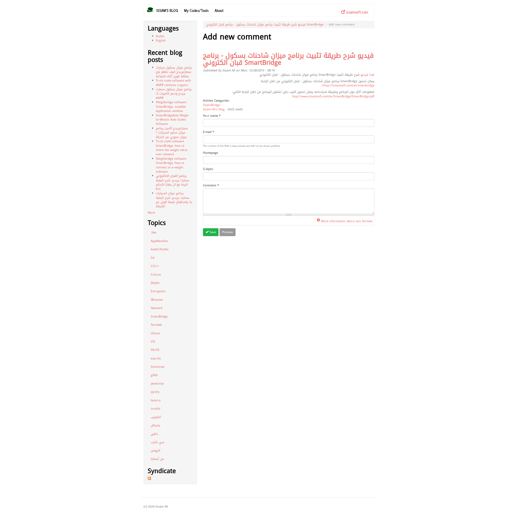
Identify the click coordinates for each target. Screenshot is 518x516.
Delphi (155, 283)
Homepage (210, 153)
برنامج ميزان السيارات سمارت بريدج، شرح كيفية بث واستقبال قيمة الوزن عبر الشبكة (174, 199)
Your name (212, 116)
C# (153, 258)
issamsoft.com (356, 12)
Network (156, 308)
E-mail (208, 132)
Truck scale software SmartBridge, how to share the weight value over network (171, 147)
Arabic (160, 36)
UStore (155, 333)
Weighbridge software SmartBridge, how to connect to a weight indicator (171, 165)
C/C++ (155, 266)
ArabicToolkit (160, 249)
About (219, 10)
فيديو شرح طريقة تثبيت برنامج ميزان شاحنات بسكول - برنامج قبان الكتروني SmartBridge (265, 24)
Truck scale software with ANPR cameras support (173, 83)
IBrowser (157, 300)
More (151, 213)
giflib (154, 375)
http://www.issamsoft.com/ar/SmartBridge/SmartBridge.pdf (333, 96)
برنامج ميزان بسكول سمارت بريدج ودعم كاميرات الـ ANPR (174, 93)
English (161, 40)
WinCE (155, 350)
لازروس (155, 450)
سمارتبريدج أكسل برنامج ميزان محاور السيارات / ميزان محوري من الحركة (172, 132)
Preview (227, 232)
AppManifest (159, 241)
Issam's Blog (167, 10)
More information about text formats (347, 221)
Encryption (158, 291)
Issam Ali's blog (214, 109)
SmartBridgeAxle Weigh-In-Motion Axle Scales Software (172, 120)
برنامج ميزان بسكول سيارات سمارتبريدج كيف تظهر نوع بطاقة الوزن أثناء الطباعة (174, 72)
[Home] (151, 9)
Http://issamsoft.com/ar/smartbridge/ (348, 85)
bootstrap (157, 366)
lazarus (156, 400)
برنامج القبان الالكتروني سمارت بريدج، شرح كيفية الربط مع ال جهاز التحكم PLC (172, 182)
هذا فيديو (367, 75)
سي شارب (157, 442)
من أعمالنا (157, 459)
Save (212, 232)
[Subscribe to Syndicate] (170, 478)
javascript (157, 383)
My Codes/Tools (196, 10)
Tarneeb (156, 325)
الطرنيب (156, 417)
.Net (153, 232)
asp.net (156, 358)
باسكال (155, 425)
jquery (155, 392)
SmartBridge (159, 316)
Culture (156, 274)
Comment (211, 185)
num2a (155, 408)
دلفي (154, 434)
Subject (208, 169)
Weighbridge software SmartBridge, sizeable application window (171, 106)
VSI (153, 341)
